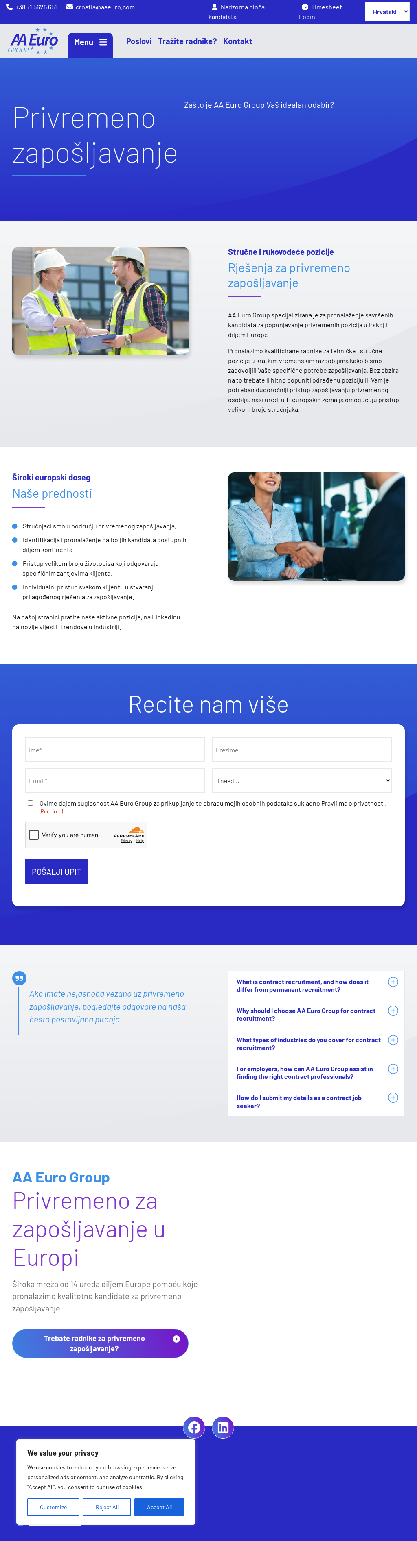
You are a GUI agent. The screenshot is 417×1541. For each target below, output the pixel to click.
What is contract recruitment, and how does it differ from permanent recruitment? (303, 985)
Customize (53, 1507)
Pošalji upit (56, 871)
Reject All (107, 1507)
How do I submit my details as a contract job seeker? (299, 1101)
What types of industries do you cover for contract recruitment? (309, 1043)
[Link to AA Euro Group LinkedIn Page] (223, 1427)
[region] (105, 1482)
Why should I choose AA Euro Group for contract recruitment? (306, 1014)
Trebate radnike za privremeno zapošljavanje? (94, 1343)
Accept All (159, 1507)
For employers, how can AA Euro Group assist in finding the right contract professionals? (305, 1072)
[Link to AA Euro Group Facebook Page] (194, 1427)
